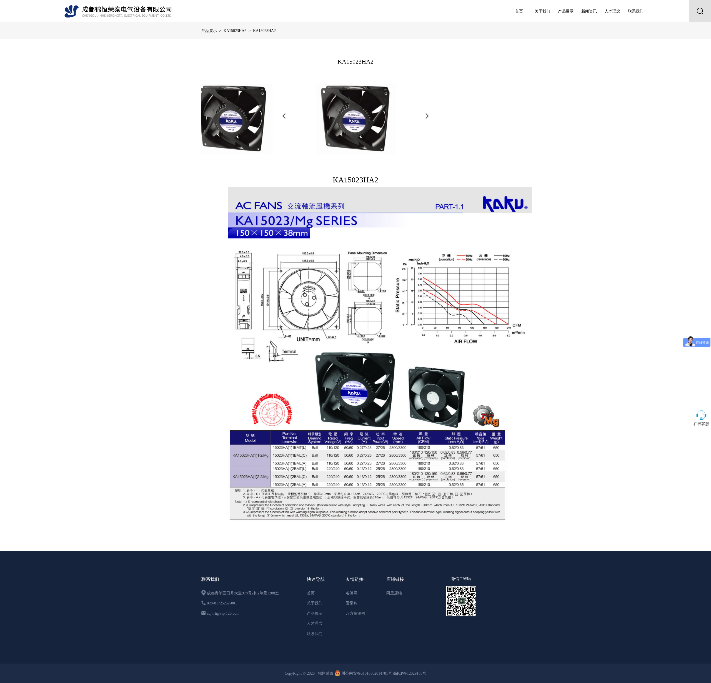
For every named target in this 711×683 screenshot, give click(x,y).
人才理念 (612, 11)
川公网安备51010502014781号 (366, 673)
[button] (284, 116)
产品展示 (566, 11)
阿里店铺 (394, 593)
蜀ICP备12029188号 (409, 673)
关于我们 (542, 11)
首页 (519, 11)
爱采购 (351, 603)
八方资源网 (355, 613)
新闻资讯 (589, 11)
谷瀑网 (351, 593)
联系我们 (636, 11)
